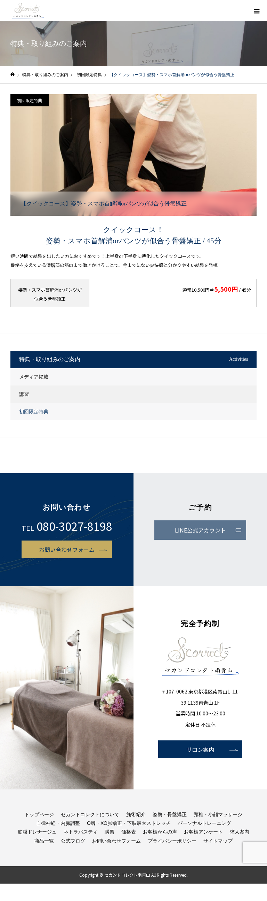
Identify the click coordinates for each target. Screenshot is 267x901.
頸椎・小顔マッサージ (218, 814)
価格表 (128, 832)
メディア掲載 (33, 377)
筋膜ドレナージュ (37, 832)
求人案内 (239, 832)
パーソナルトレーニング (204, 823)
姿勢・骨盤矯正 (170, 814)
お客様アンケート (203, 832)
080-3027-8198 (74, 526)
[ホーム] (12, 74)
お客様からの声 (160, 832)
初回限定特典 (29, 100)
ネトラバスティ (81, 832)
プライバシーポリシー (172, 841)
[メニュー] (256, 10)
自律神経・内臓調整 (58, 823)
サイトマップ (218, 841)
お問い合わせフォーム (67, 549)
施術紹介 (136, 814)
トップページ (39, 814)
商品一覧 (44, 841)
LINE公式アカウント (200, 530)
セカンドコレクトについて (90, 814)
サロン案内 (200, 749)
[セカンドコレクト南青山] (27, 10)
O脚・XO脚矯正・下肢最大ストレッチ (129, 823)
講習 (24, 394)
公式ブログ (73, 841)
